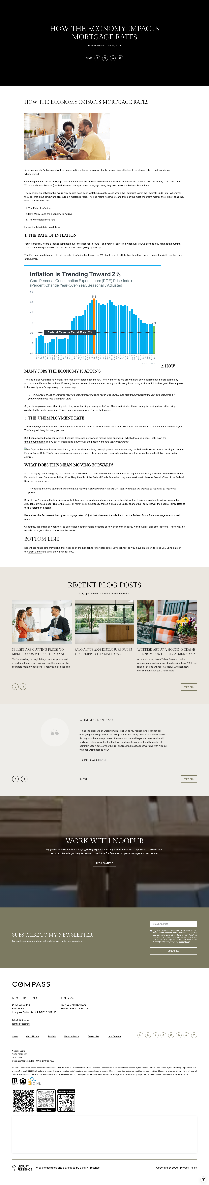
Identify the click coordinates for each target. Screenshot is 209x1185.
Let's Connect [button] (104, 863)
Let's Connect (114, 1036)
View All (189, 687)
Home (15, 1036)
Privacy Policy (184, 942)
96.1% (125, 503)
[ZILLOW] (163, 1035)
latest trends (35, 551)
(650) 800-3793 (20, 1019)
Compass (105, 1068)
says (74, 387)
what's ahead (31, 174)
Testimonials (93, 1036)
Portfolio (52, 1036)
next (23, 686)
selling (76, 170)
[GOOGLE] (171, 1035)
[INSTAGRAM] (179, 1035)
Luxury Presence (90, 1167)
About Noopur (32, 1036)
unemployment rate (34, 441)
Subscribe (173, 951)
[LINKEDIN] (140, 1035)
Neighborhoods (71, 1036)
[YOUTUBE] (186, 1035)
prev (15, 686)
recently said (41, 481)
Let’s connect (120, 547)
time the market (67, 530)
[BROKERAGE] (194, 1035)
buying (65, 170)
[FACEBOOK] (156, 1035)
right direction (169, 255)
